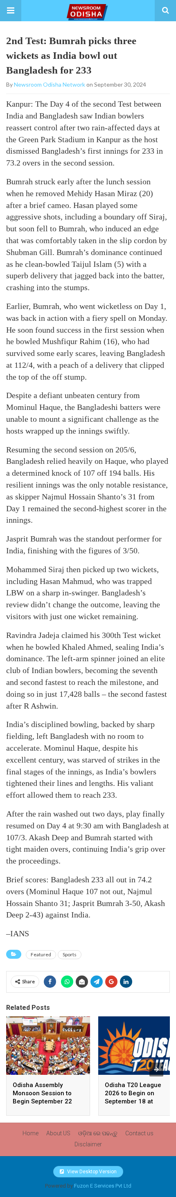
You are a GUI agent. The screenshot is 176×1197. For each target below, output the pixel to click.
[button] (10, 10)
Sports (70, 954)
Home (30, 1133)
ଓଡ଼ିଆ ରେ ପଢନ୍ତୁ (97, 1133)
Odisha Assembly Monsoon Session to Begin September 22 (42, 1093)
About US (58, 1133)
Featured (41, 954)
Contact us (139, 1133)
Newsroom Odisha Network (49, 84)
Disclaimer (88, 1144)
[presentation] (156, 1069)
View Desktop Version (91, 1172)
